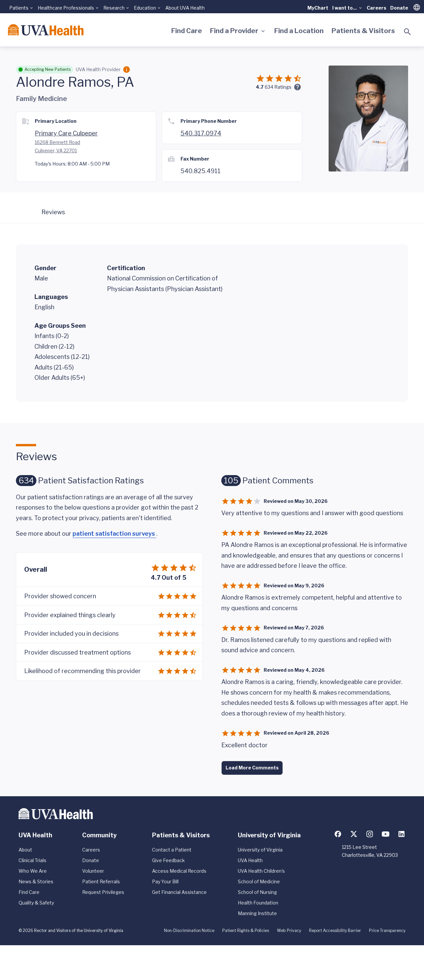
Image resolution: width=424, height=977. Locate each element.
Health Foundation (258, 902)
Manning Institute (257, 913)
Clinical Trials (32, 860)
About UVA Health (185, 8)
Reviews (53, 212)
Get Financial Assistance (179, 892)
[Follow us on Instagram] (370, 834)
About (25, 850)
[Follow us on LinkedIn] (401, 834)
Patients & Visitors (363, 31)
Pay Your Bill (165, 881)
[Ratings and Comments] (297, 87)
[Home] (45, 29)
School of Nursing (257, 892)
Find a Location (299, 31)
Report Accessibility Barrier (335, 930)
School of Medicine (259, 881)
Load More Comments (252, 767)
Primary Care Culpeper (66, 133)
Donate (399, 8)
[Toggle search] (407, 31)
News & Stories (36, 881)
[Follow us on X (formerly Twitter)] (354, 834)
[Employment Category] (126, 69)
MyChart (317, 8)
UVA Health (250, 860)
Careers (376, 8)
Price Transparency (387, 930)
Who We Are (33, 871)
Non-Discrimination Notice (189, 930)
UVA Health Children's (261, 871)
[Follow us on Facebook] (338, 834)
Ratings (278, 87)
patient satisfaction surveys (114, 533)
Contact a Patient (171, 850)
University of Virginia (260, 850)
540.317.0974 (201, 133)
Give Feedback (168, 860)
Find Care (186, 31)
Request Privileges (103, 892)
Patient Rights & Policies (245, 930)
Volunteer (93, 871)
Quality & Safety (36, 902)
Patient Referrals (101, 881)
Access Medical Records (179, 871)
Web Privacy (289, 930)
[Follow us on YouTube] (386, 834)
